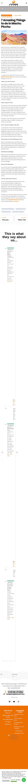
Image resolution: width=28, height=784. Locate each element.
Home (2, 8)
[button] (2, 674)
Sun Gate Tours (8, 17)
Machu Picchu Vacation (18, 211)
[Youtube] (14, 702)
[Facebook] (9, 702)
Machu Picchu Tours (6, 15)
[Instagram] (18, 702)
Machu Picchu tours (20, 208)
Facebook (16, 201)
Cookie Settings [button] (6, 780)
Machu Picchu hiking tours (8, 208)
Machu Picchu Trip (6, 77)
